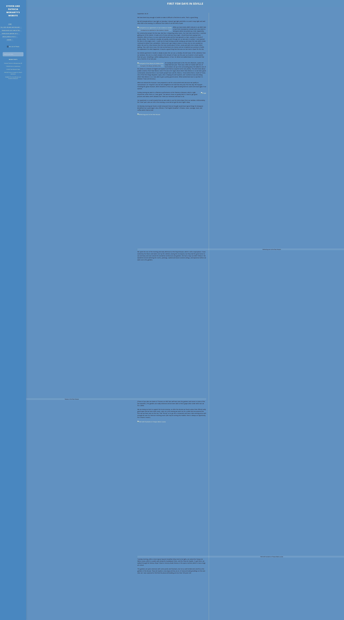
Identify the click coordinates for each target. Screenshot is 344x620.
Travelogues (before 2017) (10, 33)
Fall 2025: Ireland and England (10, 27)
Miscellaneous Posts (9, 36)
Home (10, 24)
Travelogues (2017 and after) (11, 30)
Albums (9, 40)
